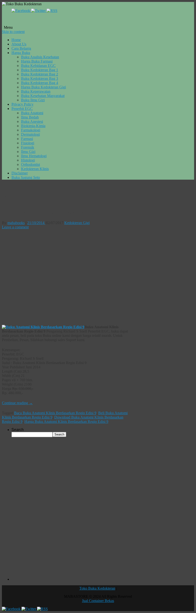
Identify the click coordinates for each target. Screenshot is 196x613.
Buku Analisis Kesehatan (40, 57)
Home (16, 40)
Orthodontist (30, 164)
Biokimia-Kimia (33, 126)
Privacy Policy (22, 104)
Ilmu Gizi (28, 152)
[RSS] (52, 11)
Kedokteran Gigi (77, 223)
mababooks (16, 223)
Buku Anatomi (32, 113)
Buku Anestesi (32, 121)
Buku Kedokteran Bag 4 (39, 83)
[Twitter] (39, 11)
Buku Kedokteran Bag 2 (39, 74)
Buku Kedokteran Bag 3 (39, 78)
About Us (18, 44)
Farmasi (27, 139)
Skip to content (13, 32)
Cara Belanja (21, 48)
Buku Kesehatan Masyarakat (43, 96)
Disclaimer (19, 173)
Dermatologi (30, 134)
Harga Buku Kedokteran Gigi (43, 87)
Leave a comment (15, 227)
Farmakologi (30, 130)
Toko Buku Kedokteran (97, 588)
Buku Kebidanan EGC (38, 66)
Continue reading (17, 403)
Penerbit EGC (22, 109)
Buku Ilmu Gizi (33, 100)
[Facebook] (21, 11)
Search (17, 430)
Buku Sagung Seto (25, 177)
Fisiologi (27, 143)
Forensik (27, 147)
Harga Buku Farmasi (37, 61)
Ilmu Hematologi (34, 156)
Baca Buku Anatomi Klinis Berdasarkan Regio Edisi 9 (55, 413)
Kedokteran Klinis (35, 169)
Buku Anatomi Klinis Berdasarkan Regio (52, 212)
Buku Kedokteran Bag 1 (39, 70)
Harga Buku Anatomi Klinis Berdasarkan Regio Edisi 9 (66, 421)
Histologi (28, 160)
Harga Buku (20, 53)
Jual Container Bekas (98, 601)
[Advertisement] (66, 277)
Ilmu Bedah (30, 117)
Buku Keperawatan (35, 91)
